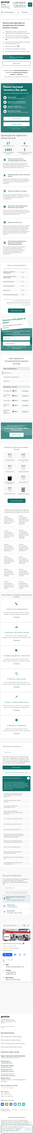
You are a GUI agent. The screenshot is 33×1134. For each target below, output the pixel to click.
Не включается (7, 400)
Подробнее (17, 617)
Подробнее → (25, 391)
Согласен (27, 1129)
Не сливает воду (7, 391)
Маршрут (8, 954)
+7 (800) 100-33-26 (19, 5)
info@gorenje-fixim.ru (7, 1071)
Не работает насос (6, 405)
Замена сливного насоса (8, 281)
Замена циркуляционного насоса (10, 294)
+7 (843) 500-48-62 (19, 2)
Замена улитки (6, 290)
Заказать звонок (16, 435)
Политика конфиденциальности (16, 1117)
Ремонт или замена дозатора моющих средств (9, 277)
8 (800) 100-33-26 (6, 1067)
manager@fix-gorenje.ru (8, 1075)
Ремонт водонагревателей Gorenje (11, 1047)
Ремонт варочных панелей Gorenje (11, 1036)
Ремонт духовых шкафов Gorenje (11, 1040)
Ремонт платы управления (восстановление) (9, 272)
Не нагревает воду (6, 395)
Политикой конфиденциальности (20, 892)
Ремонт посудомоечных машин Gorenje (13, 1043)
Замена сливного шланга (8, 285)
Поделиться (2, 1104)
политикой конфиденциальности (19, 347)
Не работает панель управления (6, 412)
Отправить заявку (16, 124)
